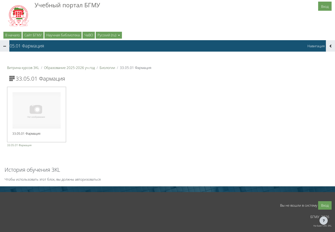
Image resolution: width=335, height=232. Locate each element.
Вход (325, 6)
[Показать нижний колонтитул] (324, 220)
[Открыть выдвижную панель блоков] (330, 46)
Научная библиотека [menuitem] (63, 35)
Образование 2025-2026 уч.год (69, 67)
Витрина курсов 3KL (23, 67)
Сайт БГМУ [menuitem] (33, 35)
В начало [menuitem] (12, 35)
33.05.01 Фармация (19, 145)
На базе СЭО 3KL (322, 225)
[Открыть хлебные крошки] (4, 46)
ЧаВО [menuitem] (88, 35)
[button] (109, 35)
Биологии (107, 67)
